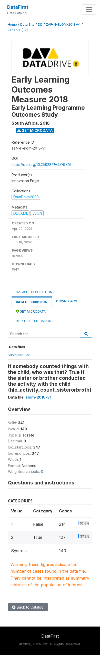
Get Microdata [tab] (32, 311)
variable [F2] (18, 30)
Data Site (27, 24)
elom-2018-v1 (19, 355)
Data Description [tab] (31, 302)
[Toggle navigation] (89, 9)
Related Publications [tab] (35, 321)
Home (12, 24)
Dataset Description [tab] (34, 292)
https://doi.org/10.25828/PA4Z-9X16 (42, 164)
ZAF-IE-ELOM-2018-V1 (63, 24)
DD (40, 24)
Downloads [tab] (66, 301)
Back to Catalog (30, 607)
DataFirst (17, 7)
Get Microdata (37, 130)
